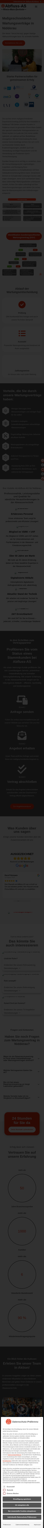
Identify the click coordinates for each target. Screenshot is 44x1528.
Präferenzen (7, 1525)
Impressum (37, 1525)
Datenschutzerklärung (14, 1455)
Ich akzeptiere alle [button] (22, 1505)
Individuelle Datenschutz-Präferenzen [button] (22, 1517)
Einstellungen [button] (7, 1461)
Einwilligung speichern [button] (22, 1499)
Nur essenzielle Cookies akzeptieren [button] (22, 1511)
